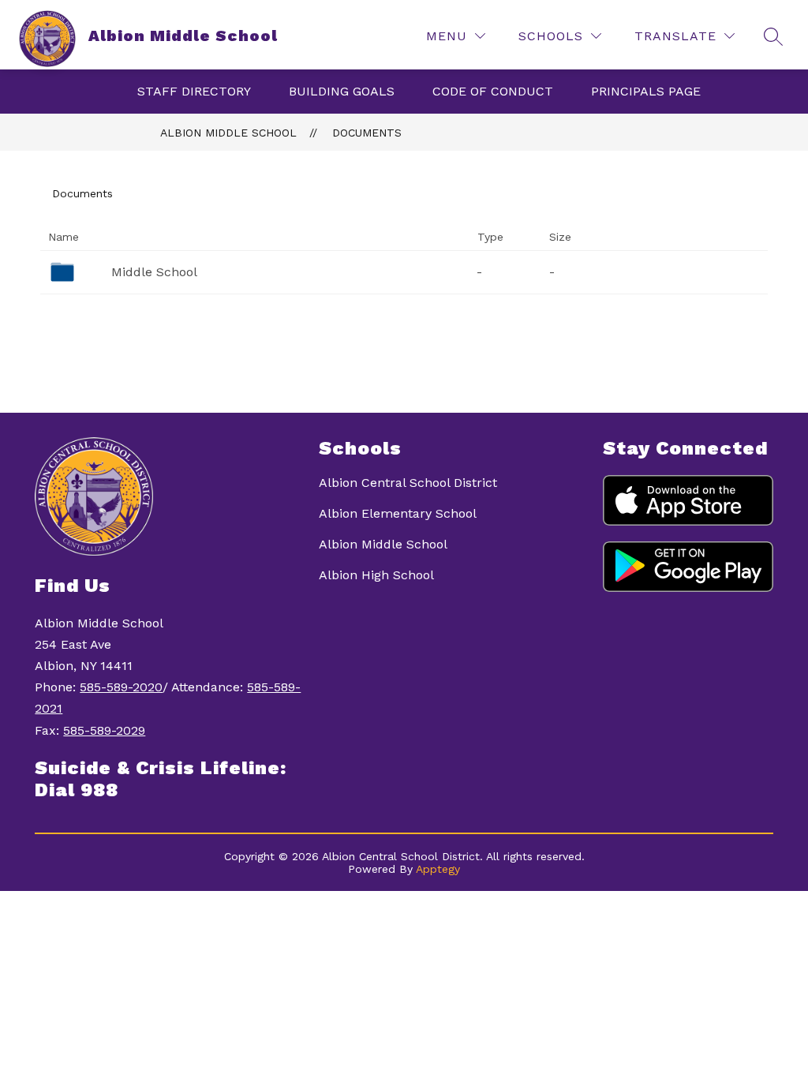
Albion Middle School (228, 132)
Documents (367, 132)
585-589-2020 (121, 686)
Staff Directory (194, 91)
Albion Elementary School (398, 513)
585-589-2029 (104, 730)
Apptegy (438, 869)
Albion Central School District (408, 482)
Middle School (154, 271)
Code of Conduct (492, 91)
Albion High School (376, 574)
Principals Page (646, 91)
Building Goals (342, 91)
